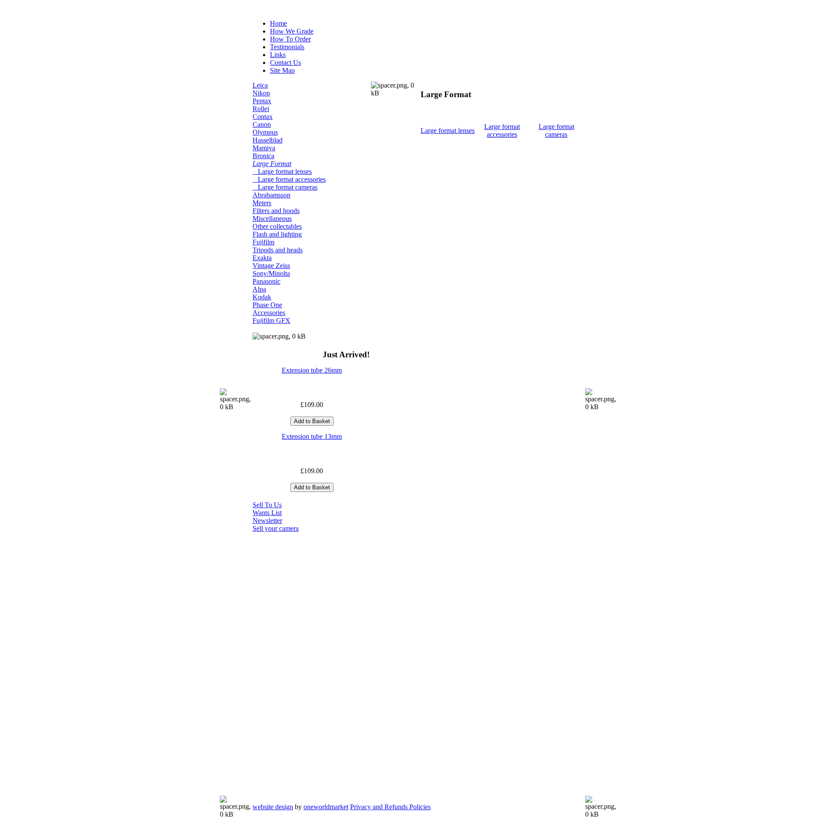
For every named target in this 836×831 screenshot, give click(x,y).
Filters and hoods (276, 210)
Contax (263, 116)
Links (278, 54)
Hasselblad (268, 140)
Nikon (261, 93)
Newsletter (267, 520)
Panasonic (266, 281)
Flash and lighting (277, 234)
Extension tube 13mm (312, 436)
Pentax (262, 101)
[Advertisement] (287, 663)
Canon (262, 124)
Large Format (272, 163)
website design (273, 807)
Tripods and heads (278, 250)
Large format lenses (282, 171)
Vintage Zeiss (271, 265)
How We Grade (292, 31)
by (300, 807)
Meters (262, 203)
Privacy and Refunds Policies (390, 807)
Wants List (267, 512)
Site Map (282, 70)
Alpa (259, 289)
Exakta (262, 257)
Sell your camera (276, 528)
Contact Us (285, 62)
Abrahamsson (271, 195)
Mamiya (264, 148)
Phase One (267, 305)
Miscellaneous (272, 218)
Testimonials (287, 47)
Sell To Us (267, 505)
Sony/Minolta (271, 273)
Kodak (262, 297)
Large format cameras (285, 187)
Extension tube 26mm (312, 370)
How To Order (290, 39)
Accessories (269, 312)
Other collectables (277, 226)
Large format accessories (289, 179)
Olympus (265, 132)
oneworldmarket (325, 807)
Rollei (261, 108)
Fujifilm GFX (271, 320)
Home (278, 23)
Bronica (263, 155)
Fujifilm (263, 242)
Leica (260, 85)
